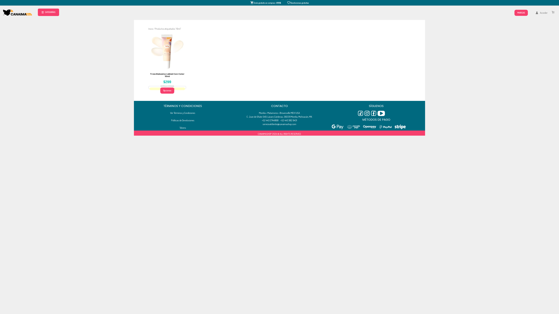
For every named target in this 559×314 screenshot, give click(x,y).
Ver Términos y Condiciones (182, 112)
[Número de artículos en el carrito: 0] (553, 12)
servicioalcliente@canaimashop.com (279, 124)
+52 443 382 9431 (289, 120)
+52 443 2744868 (270, 120)
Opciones (167, 90)
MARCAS (521, 12)
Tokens (182, 127)
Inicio (150, 28)
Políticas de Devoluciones (182, 120)
